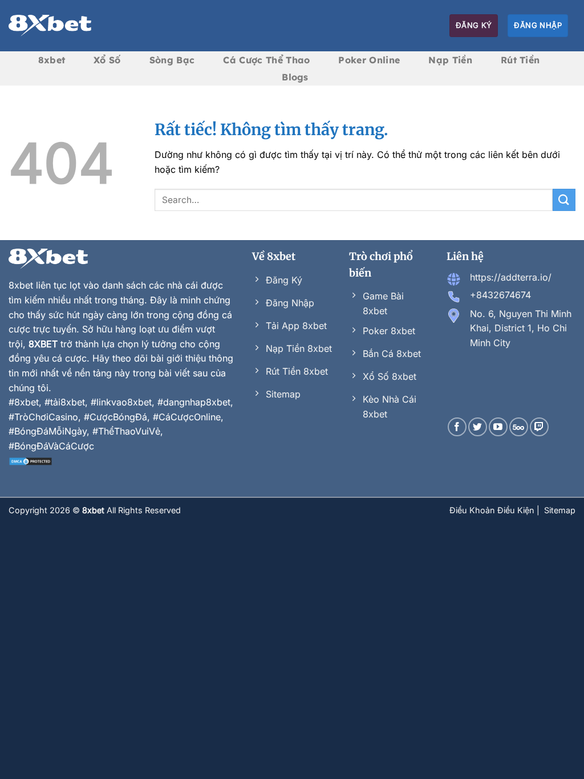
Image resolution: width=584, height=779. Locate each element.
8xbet (52, 60)
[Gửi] (564, 200)
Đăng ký (474, 25)
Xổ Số (107, 60)
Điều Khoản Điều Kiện (493, 510)
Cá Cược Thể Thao (266, 60)
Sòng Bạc (172, 60)
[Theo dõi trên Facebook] (457, 426)
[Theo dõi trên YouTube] (498, 426)
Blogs (295, 77)
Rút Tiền (520, 60)
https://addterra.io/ (510, 277)
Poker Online (369, 60)
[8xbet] (50, 25)
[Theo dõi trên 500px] (518, 426)
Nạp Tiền (450, 60)
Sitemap (559, 510)
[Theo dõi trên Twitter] (477, 426)
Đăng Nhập (538, 25)
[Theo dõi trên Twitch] (539, 426)
